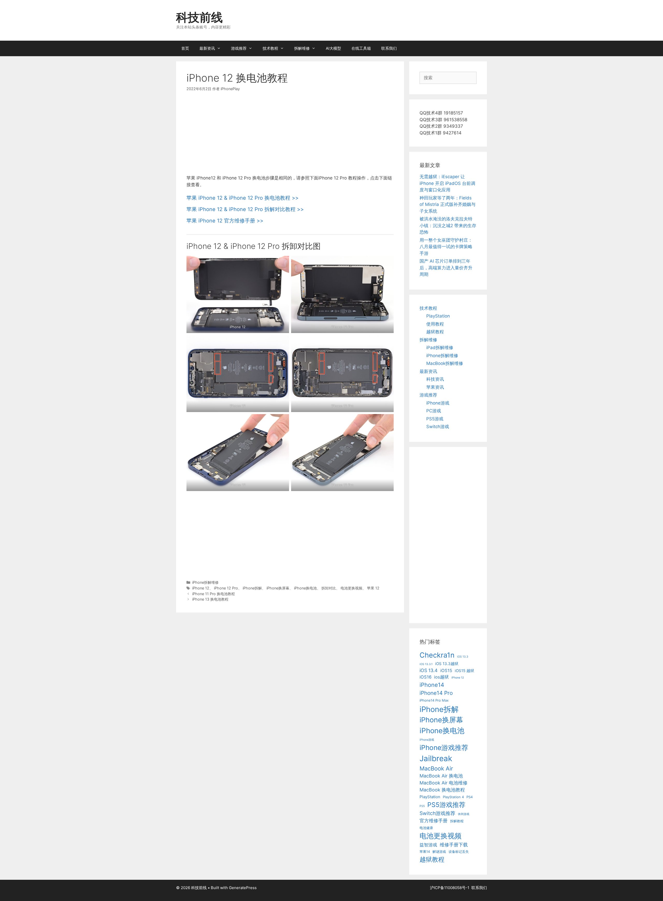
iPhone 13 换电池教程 (210, 599)
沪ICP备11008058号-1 (449, 887)
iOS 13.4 (429, 670)
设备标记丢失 (459, 851)
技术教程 (270, 48)
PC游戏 (433, 410)
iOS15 (446, 670)
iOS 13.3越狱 (446, 663)
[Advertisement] (290, 136)
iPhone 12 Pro (226, 588)
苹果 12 (373, 588)
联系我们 (389, 48)
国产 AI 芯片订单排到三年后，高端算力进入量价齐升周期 (446, 267)
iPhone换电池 (305, 588)
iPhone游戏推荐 (444, 748)
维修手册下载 (454, 844)
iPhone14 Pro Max (434, 700)
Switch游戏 (437, 426)
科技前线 (199, 17)
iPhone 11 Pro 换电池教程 (213, 594)
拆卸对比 (328, 588)
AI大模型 (333, 48)
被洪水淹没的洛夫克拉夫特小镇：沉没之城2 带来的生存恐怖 (448, 225)
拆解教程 (457, 821)
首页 (185, 48)
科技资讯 (435, 379)
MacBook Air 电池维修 (443, 782)
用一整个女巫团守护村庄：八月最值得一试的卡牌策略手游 (446, 246)
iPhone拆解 (252, 588)
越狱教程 (435, 331)
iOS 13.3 (462, 656)
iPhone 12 (200, 588)
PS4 (469, 797)
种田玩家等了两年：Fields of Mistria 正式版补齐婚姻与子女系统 (447, 204)
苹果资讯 (435, 387)
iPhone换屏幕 (277, 588)
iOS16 (425, 677)
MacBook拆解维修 (444, 363)
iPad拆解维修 (439, 347)
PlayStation (438, 316)
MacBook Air (436, 768)
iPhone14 (432, 684)
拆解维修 (302, 48)
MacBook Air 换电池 (441, 776)
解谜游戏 (439, 851)
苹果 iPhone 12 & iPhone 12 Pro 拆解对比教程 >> (245, 209)
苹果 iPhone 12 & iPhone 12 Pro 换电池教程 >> (242, 198)
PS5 (422, 806)
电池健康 (426, 828)
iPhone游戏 (437, 403)
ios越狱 (441, 677)
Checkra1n (437, 655)
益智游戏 (428, 844)
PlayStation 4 (453, 797)
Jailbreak (436, 758)
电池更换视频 (351, 588)
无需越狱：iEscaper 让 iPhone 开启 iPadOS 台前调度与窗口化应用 (447, 183)
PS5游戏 (434, 418)
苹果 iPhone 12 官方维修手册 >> (224, 221)
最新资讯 (207, 48)
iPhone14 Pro (436, 693)
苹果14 (425, 851)
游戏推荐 (239, 48)
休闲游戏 (463, 814)
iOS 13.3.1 (426, 664)
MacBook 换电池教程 (442, 789)
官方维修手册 (434, 820)
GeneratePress (243, 887)
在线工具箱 (361, 48)
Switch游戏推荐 (437, 813)
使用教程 (435, 324)
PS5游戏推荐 (446, 805)
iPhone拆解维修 (205, 582)
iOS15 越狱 (464, 670)
